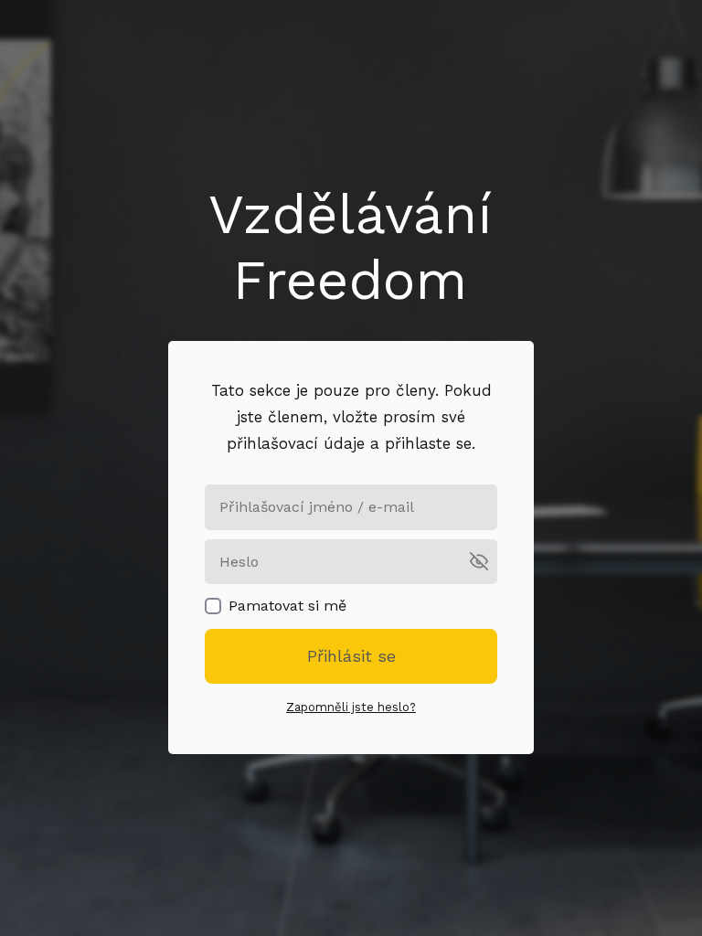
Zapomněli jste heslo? (351, 707)
